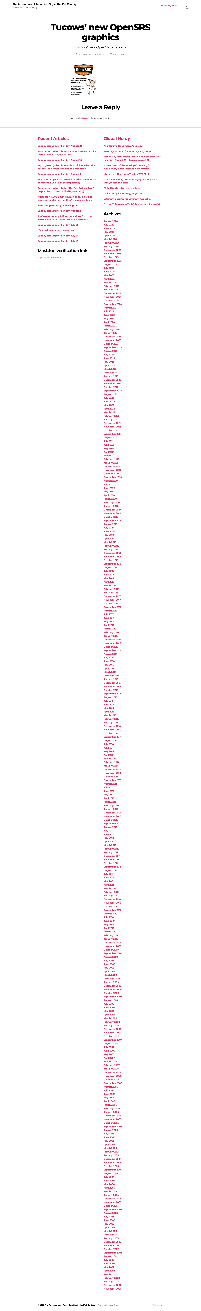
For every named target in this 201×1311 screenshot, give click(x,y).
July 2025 (109, 268)
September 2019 (112, 520)
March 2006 (110, 1104)
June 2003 (109, 1220)
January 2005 (111, 1155)
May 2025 (109, 275)
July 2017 (109, 614)
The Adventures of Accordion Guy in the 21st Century (45, 4)
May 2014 (109, 751)
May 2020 (109, 491)
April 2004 (109, 1187)
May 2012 (109, 838)
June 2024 (109, 315)
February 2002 (112, 1278)
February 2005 (112, 1151)
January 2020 (111, 506)
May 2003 (109, 1224)
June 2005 (109, 1137)
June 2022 (109, 401)
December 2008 (112, 986)
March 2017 (110, 628)
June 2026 (109, 228)
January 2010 (111, 939)
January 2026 (111, 246)
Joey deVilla (86, 54)
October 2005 (111, 1123)
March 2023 (110, 369)
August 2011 (110, 870)
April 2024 (109, 322)
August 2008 (111, 1000)
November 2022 (112, 383)
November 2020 (112, 470)
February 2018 (111, 589)
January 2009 (111, 982)
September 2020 (113, 477)
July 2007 (109, 1047)
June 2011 (109, 877)
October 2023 (111, 343)
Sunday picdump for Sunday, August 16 (60, 160)
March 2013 (110, 802)
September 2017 (112, 607)
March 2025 (110, 282)
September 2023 (113, 347)
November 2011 (112, 859)
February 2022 (111, 416)
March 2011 (110, 888)
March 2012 (110, 845)
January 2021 (111, 462)
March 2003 (110, 1231)
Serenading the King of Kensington (58, 205)
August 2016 (110, 654)
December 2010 (112, 899)
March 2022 (110, 412)
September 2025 (113, 260)
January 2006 (111, 1112)
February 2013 (111, 805)
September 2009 (113, 953)
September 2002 (113, 1252)
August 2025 (111, 264)
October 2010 (111, 906)
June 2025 (109, 271)
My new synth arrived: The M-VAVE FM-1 (126, 174)
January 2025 (111, 289)
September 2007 (113, 1040)
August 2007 (111, 1043)
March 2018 (110, 585)
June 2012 (109, 834)
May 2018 (109, 578)
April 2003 (109, 1227)
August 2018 (110, 567)
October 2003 (111, 1205)
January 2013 (111, 809)
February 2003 (112, 1234)
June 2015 (109, 704)
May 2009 (109, 967)
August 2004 (111, 1173)
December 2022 (112, 380)
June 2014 (109, 747)
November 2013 (112, 773)
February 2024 (112, 329)
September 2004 (113, 1169)
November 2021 (112, 426)
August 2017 (110, 610)
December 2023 (112, 336)
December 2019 (112, 509)
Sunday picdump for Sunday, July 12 (58, 241)
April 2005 (109, 1144)
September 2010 (112, 910)
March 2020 (110, 499)
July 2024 (109, 311)
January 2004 (111, 1195)
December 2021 (112, 423)
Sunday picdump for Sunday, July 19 (58, 235)
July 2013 (108, 787)
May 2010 (109, 924)
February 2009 (112, 978)
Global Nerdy (117, 138)
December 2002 (112, 1242)
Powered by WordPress (108, 1305)
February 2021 (111, 459)
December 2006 (112, 1072)
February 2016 (111, 675)
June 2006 (109, 1094)
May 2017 (109, 621)
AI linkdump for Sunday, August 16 (123, 193)
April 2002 (109, 1270)
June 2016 (109, 661)
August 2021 (110, 437)
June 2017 (109, 618)
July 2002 (109, 1260)
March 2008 (110, 1018)
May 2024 (109, 318)
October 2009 (111, 949)
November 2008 (113, 989)
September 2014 (112, 737)
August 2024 (111, 307)
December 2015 (112, 683)
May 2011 (108, 881)
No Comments (119, 54)
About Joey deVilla (169, 6)
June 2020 (109, 488)
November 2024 (112, 297)
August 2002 (111, 1256)
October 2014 (111, 733)
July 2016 (109, 657)
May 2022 (109, 405)
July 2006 (109, 1090)
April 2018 (109, 582)
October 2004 (111, 1166)
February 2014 (111, 762)
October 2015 (111, 690)
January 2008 (111, 1025)
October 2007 (111, 1036)
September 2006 (113, 1083)
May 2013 (109, 794)
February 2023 (111, 372)
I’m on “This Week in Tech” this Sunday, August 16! (132, 204)
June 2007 (109, 1050)
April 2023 (109, 365)
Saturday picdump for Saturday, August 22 (127, 151)
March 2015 (110, 715)
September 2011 (112, 866)
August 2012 (110, 827)
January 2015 (111, 722)
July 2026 (109, 224)
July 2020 (109, 484)
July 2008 (109, 1003)
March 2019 (110, 542)
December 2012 (112, 812)
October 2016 (111, 646)
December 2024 (112, 293)
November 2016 (112, 643)
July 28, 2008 (102, 54)
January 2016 (111, 679)
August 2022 (110, 394)
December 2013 (112, 769)
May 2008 (109, 1011)
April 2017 (109, 625)
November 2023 (112, 340)
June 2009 (109, 964)
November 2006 (113, 1076)
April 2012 (109, 841)
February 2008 (112, 1022)
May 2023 (109, 361)
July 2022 (109, 398)
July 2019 (109, 527)
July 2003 (109, 1216)
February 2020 (112, 502)
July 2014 (109, 744)
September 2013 (112, 780)
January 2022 (111, 419)
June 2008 (109, 1007)
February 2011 (111, 892)
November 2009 (113, 946)
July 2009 (109, 960)
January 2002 (111, 1281)
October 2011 (111, 863)
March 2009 (110, 975)
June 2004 (109, 1180)
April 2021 (109, 452)
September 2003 (113, 1209)
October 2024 (111, 300)
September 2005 (113, 1126)
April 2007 (109, 1058)
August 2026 (111, 221)
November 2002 (112, 1245)
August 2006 (111, 1086)
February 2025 (112, 286)
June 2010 (109, 921)
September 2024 (113, 304)
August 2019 (110, 524)
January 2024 (111, 333)
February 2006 (112, 1108)
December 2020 (112, 466)
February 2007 (112, 1065)
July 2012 (108, 830)
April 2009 (109, 971)
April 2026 (109, 235)
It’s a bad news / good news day (56, 230)
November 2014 (112, 729)
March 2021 (110, 455)
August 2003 (111, 1213)
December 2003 (112, 1198)
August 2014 (110, 740)
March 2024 (110, 325)
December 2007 (112, 1029)
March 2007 (110, 1061)
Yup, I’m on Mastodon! (49, 257)
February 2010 (111, 935)
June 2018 (109, 574)
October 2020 (111, 473)
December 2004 (112, 1159)
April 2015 (109, 711)
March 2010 (110, 931)
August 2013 (110, 784)
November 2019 (112, 513)
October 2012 (111, 820)
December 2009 (112, 942)
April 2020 (109, 495)
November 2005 (113, 1119)
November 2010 (112, 902)
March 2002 (110, 1274)
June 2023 (109, 358)
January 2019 (111, 549)
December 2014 (112, 726)
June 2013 (109, 791)
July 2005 (109, 1133)
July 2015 (109, 701)
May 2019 (109, 535)
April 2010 (109, 928)
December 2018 (112, 553)
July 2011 (108, 874)
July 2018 (109, 571)
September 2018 (112, 563)
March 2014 (110, 758)
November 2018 (112, 556)
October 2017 (111, 603)
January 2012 (111, 852)
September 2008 (113, 996)
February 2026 (112, 242)
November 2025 (112, 253)
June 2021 (109, 444)
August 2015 (110, 697)
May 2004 (109, 1184)
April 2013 (109, 798)
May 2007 (109, 1054)
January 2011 (111, 895)
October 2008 (111, 993)
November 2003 (112, 1202)
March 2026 (110, 239)
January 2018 (111, 592)
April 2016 (109, 668)
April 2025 (109, 279)
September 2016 (112, 650)
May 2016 (109, 664)
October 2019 (111, 517)
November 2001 (112, 1288)
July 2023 (109, 354)
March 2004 (110, 1191)
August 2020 (111, 481)
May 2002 (109, 1267)
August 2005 (111, 1130)
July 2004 (109, 1177)
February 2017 (111, 632)
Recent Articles (53, 138)
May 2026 (109, 232)
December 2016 (112, 639)
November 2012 (112, 816)
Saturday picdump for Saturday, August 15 (127, 199)
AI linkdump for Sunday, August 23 (123, 146)
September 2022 (113, 390)
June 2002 (109, 1263)
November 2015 (112, 686)
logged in (86, 118)
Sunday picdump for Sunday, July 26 (58, 225)
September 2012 (112, 823)
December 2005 (112, 1115)
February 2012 (111, 848)
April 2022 (109, 408)
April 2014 (109, 755)
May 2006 (109, 1097)
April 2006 (109, 1101)
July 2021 (108, 441)
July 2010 (109, 917)
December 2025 (112, 250)
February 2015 (111, 719)
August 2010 (110, 913)
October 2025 (111, 257)
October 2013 (111, 776)
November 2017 (112, 600)
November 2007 (113, 1032)
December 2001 (112, 1285)
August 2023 (110, 351)
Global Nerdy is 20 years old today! (123, 188)
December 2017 (112, 596)
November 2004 (113, 1162)
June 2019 (109, 531)
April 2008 (109, 1014)
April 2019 (109, 538)
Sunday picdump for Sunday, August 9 (59, 174)
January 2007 (111, 1068)
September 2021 (112, 434)
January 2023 (111, 376)
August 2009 (111, 957)
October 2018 (111, 560)
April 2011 (109, 885)
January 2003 (111, 1238)
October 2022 (111, 387)
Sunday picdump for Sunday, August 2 (59, 211)
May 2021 (109, 448)
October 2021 (111, 430)
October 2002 (111, 1249)
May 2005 (109, 1141)
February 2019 (111, 545)
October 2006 (111, 1079)
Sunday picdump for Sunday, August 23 (60, 146)
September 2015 (112, 693)
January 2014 (111, 765)
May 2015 (109, 708)
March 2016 (110, 672)
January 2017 (111, 636)
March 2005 (110, 1148)
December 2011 (112, 856)
